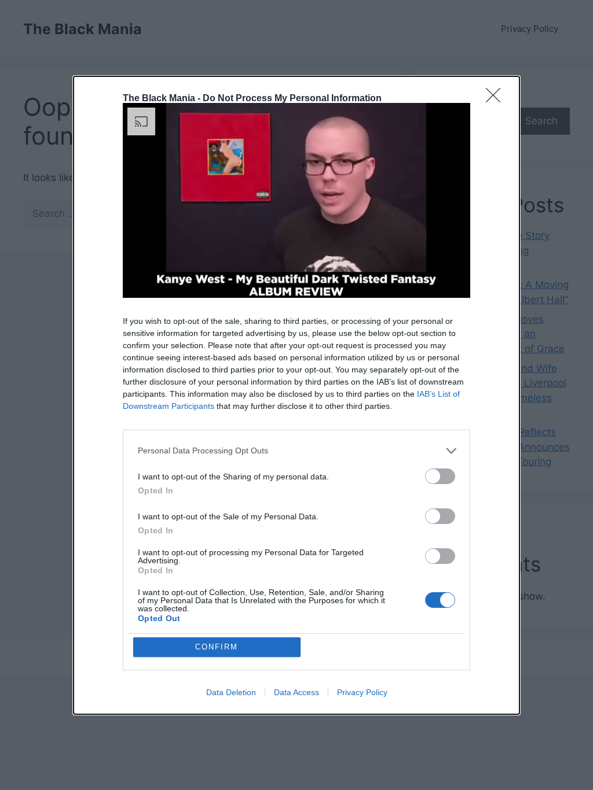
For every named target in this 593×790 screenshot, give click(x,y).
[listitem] (296, 451)
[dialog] (296, 395)
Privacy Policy (362, 692)
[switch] (440, 476)
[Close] (497, 99)
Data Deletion (231, 692)
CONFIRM (216, 647)
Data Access (296, 692)
